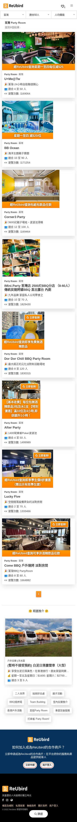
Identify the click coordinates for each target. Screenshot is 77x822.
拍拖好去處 (39, 693)
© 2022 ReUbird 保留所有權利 (15, 809)
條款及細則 (7, 806)
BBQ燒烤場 (16, 702)
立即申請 (30, 765)
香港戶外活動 (14, 710)
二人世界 (20, 693)
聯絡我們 (31, 806)
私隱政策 (20, 806)
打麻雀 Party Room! (38, 718)
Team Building (37, 702)
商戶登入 (47, 765)
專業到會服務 (62, 710)
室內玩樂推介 (60, 702)
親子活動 (57, 693)
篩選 (40, 813)
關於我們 (42, 806)
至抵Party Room (38, 710)
